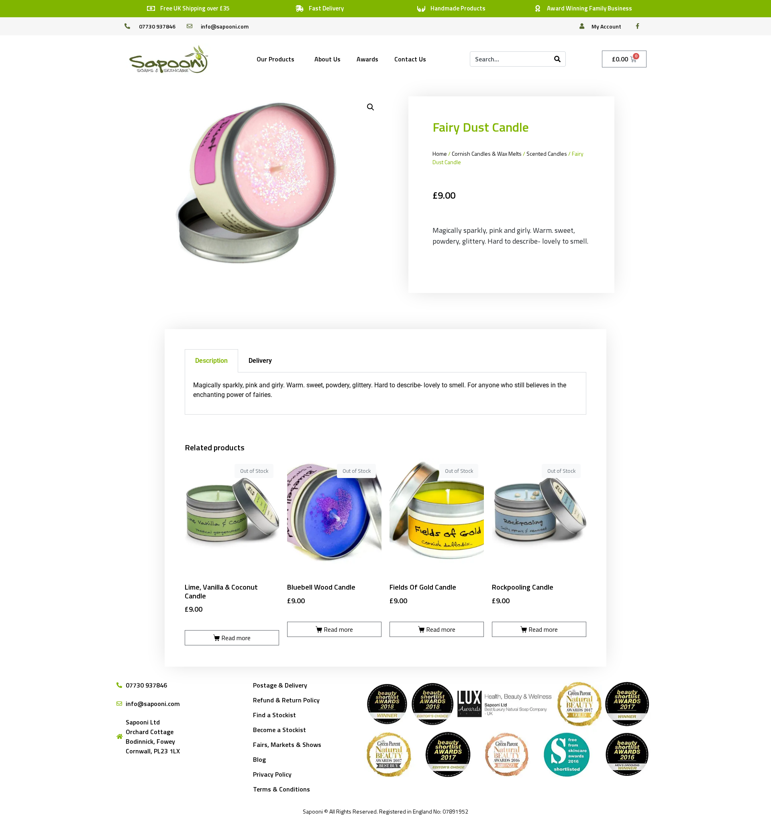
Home (439, 153)
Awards (367, 59)
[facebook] (639, 26)
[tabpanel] (385, 393)
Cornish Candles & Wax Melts (487, 153)
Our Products (275, 59)
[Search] (557, 59)
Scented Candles (546, 153)
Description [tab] (211, 360)
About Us (327, 59)
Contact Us (410, 59)
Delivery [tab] (260, 360)
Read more (236, 638)
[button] (370, 107)
